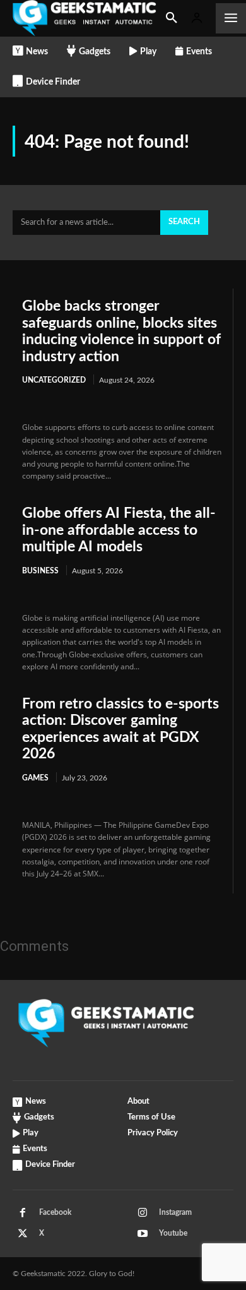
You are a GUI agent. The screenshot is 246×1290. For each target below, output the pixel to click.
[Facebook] (23, 1213)
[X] (23, 1234)
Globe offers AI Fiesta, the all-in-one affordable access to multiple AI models (119, 530)
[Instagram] (142, 1213)
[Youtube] (142, 1234)
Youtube (173, 1233)
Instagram (175, 1212)
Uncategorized (54, 380)
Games (35, 778)
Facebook (55, 1212)
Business (40, 571)
